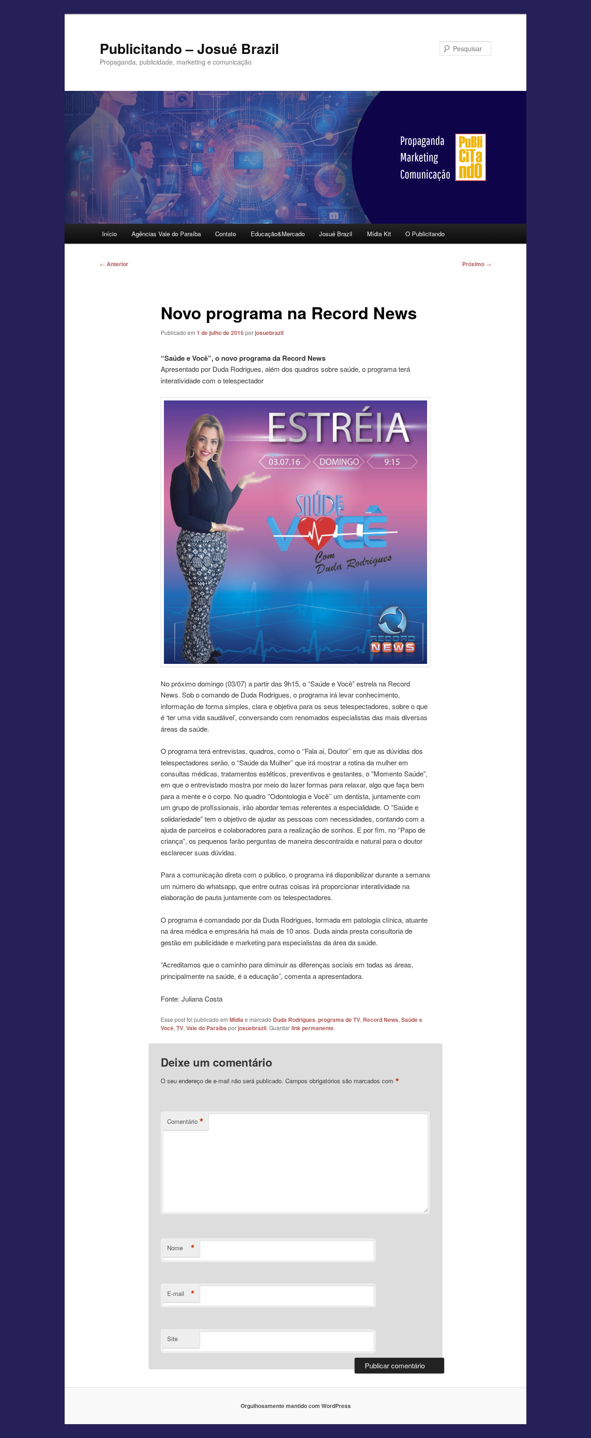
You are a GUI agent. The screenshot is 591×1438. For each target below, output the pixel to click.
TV (179, 1028)
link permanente (312, 1028)
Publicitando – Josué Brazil (189, 48)
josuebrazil (269, 332)
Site (172, 1338)
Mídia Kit (379, 233)
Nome (181, 1248)
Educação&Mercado (278, 233)
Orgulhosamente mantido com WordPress (296, 1406)
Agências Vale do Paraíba (166, 233)
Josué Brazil (335, 233)
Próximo (476, 264)
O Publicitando (425, 233)
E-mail (181, 1293)
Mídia (236, 1019)
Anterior (114, 264)
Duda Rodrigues (294, 1019)
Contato (225, 233)
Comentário (185, 1121)
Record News (380, 1019)
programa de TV (339, 1019)
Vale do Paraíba (206, 1028)
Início (109, 233)
